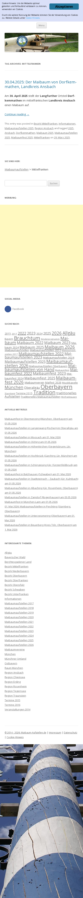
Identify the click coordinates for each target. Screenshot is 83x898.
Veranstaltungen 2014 (17, 709)
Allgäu (69, 333)
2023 (31, 333)
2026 (57, 333)
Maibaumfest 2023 (49, 373)
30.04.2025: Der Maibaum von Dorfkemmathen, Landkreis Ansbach (41, 84)
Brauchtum (27, 337)
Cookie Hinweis (33, 18)
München (14, 387)
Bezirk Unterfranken (17, 594)
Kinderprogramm (50, 339)
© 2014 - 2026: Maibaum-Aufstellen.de (25, 732)
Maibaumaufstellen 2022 (41, 353)
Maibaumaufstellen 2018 (19, 608)
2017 (14, 333)
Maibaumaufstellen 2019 (19, 612)
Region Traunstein (15, 695)
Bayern (9, 339)
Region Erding (13, 681)
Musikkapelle (70, 382)
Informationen (67, 123)
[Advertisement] (41, 246)
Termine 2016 (12, 705)
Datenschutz (70, 732)
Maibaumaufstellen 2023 (38, 355)
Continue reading (17, 114)
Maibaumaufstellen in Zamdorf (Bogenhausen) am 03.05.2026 (40, 497)
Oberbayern (56, 387)
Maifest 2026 (53, 382)
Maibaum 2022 (30, 342)
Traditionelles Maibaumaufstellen (40, 396)
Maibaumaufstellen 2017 (19, 603)
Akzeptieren (64, 6)
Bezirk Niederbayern (17, 571)
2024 (39, 333)
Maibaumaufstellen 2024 (58, 357)
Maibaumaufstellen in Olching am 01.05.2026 (30, 442)
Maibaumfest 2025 (22, 137)
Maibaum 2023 (57, 342)
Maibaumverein (34, 382)
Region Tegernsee (15, 691)
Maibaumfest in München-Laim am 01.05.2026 (31, 502)
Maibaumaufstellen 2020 (19, 617)
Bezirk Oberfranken (16, 580)
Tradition (44, 392)
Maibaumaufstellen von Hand (41, 367)
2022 (22, 333)
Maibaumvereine (15, 649)
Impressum (55, 732)
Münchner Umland (15, 658)
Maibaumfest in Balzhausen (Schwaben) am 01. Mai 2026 (38, 474)
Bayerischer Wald (15, 557)
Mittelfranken (42, 137)
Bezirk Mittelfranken (46, 123)
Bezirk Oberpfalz (15, 585)
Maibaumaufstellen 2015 (45, 350)
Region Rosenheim (16, 686)
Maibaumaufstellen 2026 (19, 645)
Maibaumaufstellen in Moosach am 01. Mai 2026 (33, 437)
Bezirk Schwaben (15, 589)
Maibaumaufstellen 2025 (19, 128)
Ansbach (10, 133)
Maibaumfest (62, 370)
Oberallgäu (32, 388)
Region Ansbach (44, 128)
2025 (71, 128)
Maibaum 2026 (60, 347)
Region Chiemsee (15, 677)
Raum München (14, 668)
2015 (8, 333)
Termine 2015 (24, 393)
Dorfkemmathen (25, 133)
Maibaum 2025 (44, 133)
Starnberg (10, 393)
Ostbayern (11, 663)
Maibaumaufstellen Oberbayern (48, 366)
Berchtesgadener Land (18, 562)
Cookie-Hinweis (15, 737)
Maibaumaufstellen (17, 350)
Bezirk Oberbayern (16, 575)
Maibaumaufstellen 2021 (19, 622)
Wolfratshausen (69, 397)
